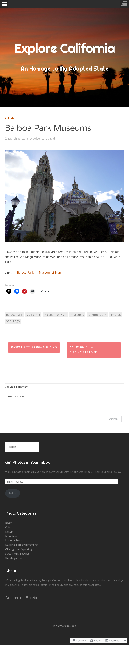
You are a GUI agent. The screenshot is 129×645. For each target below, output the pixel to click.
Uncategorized (13, 558)
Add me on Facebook (24, 598)
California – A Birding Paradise (83, 350)
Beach (8, 522)
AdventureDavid (44, 138)
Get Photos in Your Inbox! (28, 462)
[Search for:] (22, 447)
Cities (9, 118)
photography (98, 315)
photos (116, 315)
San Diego (13, 321)
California (33, 315)
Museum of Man (50, 272)
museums (77, 315)
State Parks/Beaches (17, 553)
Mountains (11, 536)
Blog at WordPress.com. (64, 625)
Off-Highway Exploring (18, 549)
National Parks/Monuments (21, 545)
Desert (9, 531)
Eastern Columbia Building (34, 347)
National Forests (15, 540)
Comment (113, 419)
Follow (12, 493)
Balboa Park (25, 272)
